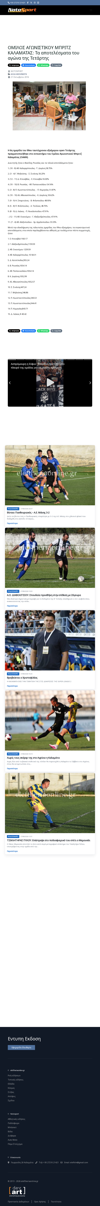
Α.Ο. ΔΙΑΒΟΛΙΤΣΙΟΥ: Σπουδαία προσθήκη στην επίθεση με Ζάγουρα (44, 595)
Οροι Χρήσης (40, 1201)
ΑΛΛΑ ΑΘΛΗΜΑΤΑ (19, 74)
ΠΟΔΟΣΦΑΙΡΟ (13, 509)
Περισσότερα (12, 523)
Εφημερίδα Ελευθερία (21, 1047)
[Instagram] (34, 2)
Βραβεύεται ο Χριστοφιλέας (22, 677)
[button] (91, 10)
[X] (31, 2)
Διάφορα (12, 1135)
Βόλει (10, 1131)
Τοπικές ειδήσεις (15, 1079)
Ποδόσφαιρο (13, 1123)
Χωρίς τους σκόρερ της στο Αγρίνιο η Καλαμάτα (33, 757)
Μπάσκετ (12, 1127)
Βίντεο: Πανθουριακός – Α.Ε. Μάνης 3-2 (28, 512)
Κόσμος (11, 1088)
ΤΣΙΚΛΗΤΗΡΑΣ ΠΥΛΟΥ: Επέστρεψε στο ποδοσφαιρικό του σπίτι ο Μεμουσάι (48, 840)
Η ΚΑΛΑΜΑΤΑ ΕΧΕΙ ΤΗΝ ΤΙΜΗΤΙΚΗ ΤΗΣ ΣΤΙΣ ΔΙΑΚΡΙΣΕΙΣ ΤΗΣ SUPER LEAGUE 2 (39, 681)
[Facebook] (27, 2)
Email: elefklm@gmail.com (76, 1162)
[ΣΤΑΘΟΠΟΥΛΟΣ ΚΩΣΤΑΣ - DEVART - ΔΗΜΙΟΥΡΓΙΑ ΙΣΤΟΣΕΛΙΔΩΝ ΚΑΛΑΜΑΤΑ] (17, 1191)
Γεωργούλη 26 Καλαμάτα (21, 1162)
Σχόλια (11, 1100)
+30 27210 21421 (17, 2)
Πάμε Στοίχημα (15, 1144)
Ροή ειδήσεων (14, 1075)
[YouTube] (38, 2)
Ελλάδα (11, 1083)
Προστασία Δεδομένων (18, 1201)
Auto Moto (12, 1139)
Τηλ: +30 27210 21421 (48, 1162)
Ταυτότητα (56, 1201)
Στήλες (11, 1092)
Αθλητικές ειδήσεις (16, 1119)
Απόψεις (12, 1096)
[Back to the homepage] (22, 10)
